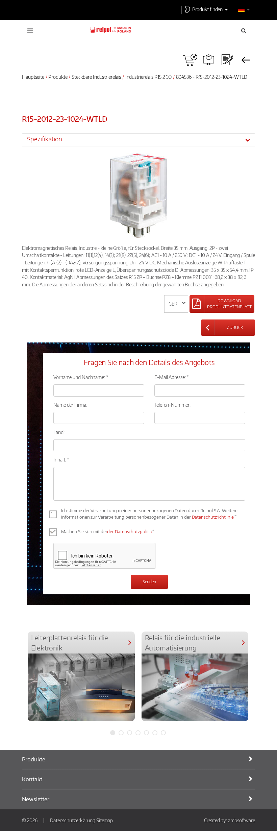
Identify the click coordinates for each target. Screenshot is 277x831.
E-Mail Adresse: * (171, 377)
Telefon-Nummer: (172, 405)
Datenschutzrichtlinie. (213, 517)
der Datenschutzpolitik (129, 531)
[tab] (138, 139)
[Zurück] (245, 60)
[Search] (243, 30)
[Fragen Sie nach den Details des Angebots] (227, 60)
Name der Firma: (70, 405)
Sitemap (104, 820)
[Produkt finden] (208, 60)
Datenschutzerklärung (72, 820)
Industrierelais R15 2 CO (148, 77)
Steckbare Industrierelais (96, 77)
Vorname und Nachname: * (80, 377)
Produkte (57, 77)
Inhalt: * (61, 459)
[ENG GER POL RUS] (176, 304)
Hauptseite (33, 77)
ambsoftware (241, 820)
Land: (59, 432)
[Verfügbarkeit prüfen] (190, 60)
